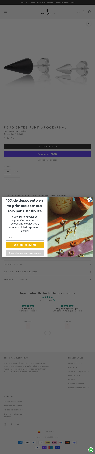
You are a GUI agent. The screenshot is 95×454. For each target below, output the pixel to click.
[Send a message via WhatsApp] (91, 450)
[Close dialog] (90, 200)
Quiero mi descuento (24, 244)
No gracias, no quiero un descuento (25, 253)
